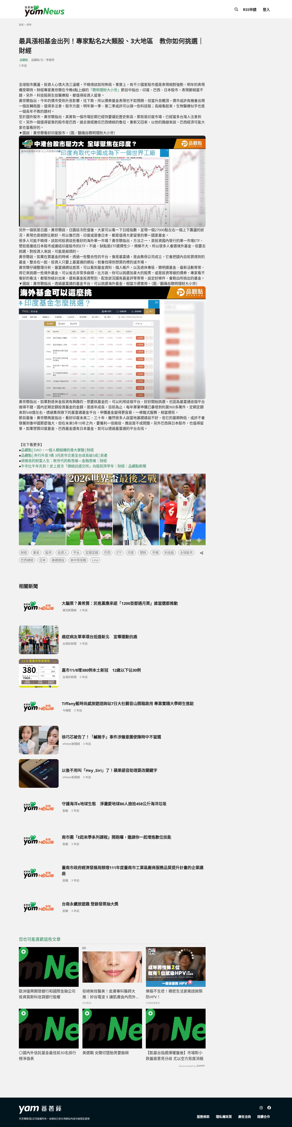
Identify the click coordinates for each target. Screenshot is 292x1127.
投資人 (62, 552)
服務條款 (203, 1116)
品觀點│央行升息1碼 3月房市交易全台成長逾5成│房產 (64, 455)
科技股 (169, 552)
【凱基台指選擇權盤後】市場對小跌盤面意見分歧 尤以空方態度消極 (174, 1055)
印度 (131, 552)
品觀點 (24, 60)
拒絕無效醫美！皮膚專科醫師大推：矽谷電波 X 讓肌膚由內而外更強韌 (110, 994)
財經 (24, 552)
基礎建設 (58, 560)
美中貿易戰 (78, 560)
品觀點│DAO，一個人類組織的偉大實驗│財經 (57, 450)
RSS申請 (249, 9)
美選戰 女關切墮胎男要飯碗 (105, 1052)
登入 (266, 9)
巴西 (107, 552)
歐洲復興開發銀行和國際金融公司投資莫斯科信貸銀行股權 (47, 994)
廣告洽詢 (244, 1116)
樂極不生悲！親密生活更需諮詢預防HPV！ (174, 994)
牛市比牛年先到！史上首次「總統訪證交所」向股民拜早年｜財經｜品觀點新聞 (83, 466)
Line (95, 560)
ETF (119, 552)
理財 (143, 552)
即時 (29, 24)
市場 (155, 552)
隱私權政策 (224, 1116)
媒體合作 (263, 1116)
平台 (76, 552)
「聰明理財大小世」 (105, 89)
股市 (48, 552)
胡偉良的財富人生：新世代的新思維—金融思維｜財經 (64, 460)
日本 (42, 560)
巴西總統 (27, 560)
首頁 (21, 24)
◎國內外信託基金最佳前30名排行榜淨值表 (47, 1055)
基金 (36, 552)
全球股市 (186, 552)
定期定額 (91, 552)
